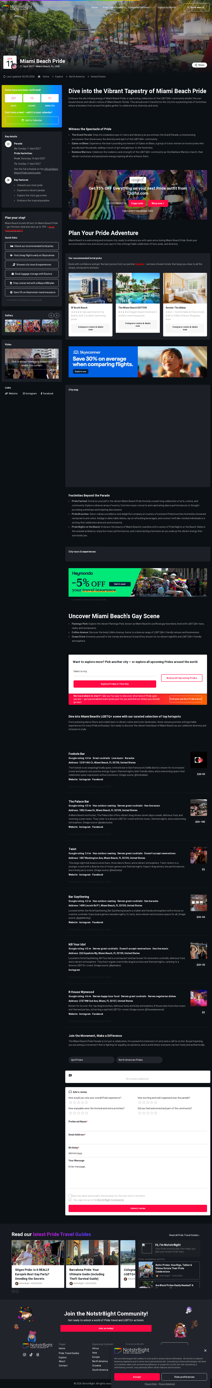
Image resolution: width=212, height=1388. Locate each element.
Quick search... (198, 7)
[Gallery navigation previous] (51, 315)
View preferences (184, 1376)
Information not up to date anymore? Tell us (90, 786)
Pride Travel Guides (113, 7)
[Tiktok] (31, 1354)
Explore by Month (167, 7)
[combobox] (115, 672)
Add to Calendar (33, 120)
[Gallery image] (13, 326)
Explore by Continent (139, 7)
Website (73, 779)
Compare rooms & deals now (90, 328)
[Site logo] (17, 7)
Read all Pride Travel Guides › (184, 1235)
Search (115, 684)
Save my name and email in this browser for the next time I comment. (108, 1196)
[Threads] (37, 1354)
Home (95, 7)
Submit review (137, 1208)
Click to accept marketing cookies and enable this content (32, 363)
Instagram (85, 779)
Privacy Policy (151, 1384)
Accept (137, 1376)
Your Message (76, 1160)
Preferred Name (78, 1121)
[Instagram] (24, 1354)
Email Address (77, 1134)
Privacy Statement (167, 1384)
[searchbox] (114, 671)
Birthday (74, 1147)
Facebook (97, 779)
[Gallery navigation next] (57, 315)
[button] (205, 1350)
